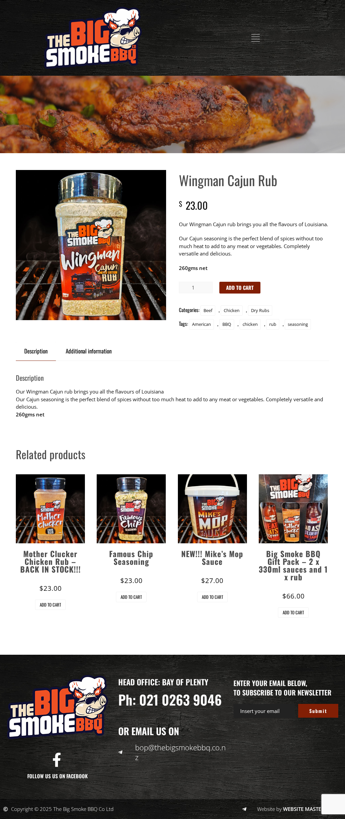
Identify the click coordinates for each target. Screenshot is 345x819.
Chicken (232, 310)
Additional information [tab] (89, 351)
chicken (250, 324)
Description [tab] (36, 351)
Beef (207, 310)
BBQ (226, 324)
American (201, 324)
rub (272, 324)
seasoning (298, 324)
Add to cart (240, 287)
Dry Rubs (260, 310)
